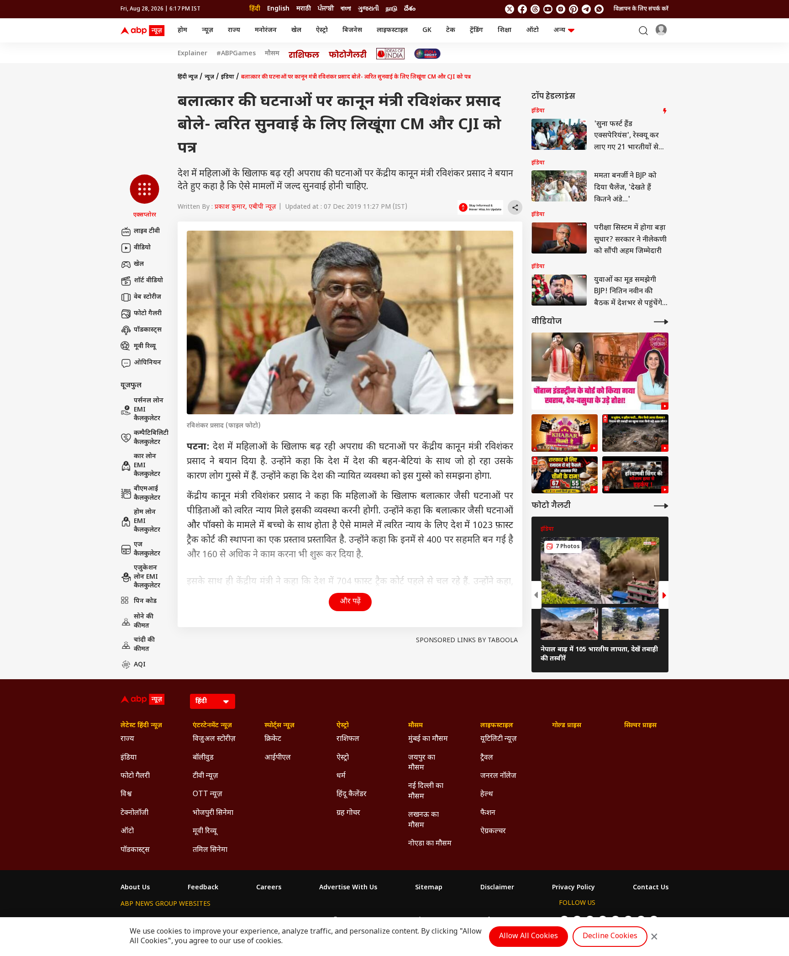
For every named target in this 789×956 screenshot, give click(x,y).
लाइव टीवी (147, 231)
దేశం (410, 9)
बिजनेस (352, 30)
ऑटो (532, 30)
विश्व (126, 794)
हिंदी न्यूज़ (188, 77)
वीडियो (142, 247)
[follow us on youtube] (547, 9)
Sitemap (428, 888)
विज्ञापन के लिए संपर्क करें (641, 9)
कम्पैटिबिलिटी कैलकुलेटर (151, 438)
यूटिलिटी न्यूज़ (498, 739)
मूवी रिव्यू (145, 346)
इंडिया (227, 77)
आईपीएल (277, 758)
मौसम (272, 54)
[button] (144, 196)
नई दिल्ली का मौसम (425, 791)
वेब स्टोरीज (147, 297)
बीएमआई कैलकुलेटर (147, 493)
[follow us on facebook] (522, 9)
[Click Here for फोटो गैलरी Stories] (348, 53)
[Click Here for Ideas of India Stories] (390, 53)
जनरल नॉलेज (498, 776)
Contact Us (650, 888)
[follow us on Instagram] (560, 9)
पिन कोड (145, 601)
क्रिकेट (272, 739)
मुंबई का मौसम (428, 739)
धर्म (341, 776)
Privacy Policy (573, 888)
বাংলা (346, 9)
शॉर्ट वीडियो (148, 280)
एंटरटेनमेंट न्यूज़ (212, 726)
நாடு (391, 9)
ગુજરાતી (368, 9)
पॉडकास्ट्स (148, 330)
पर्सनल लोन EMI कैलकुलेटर (148, 409)
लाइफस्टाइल (392, 30)
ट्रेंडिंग (476, 30)
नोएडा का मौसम (430, 844)
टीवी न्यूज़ (205, 776)
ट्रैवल (486, 758)
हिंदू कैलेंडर (352, 794)
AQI (140, 664)
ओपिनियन (147, 363)
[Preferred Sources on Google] (480, 207)
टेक (450, 30)
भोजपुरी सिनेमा (213, 813)
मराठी (303, 9)
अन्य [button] (559, 30)
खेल (296, 30)
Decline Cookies (610, 936)
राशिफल (348, 739)
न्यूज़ (207, 30)
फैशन (487, 813)
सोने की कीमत (143, 621)
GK (426, 30)
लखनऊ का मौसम (423, 820)
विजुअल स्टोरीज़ (214, 739)
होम (182, 30)
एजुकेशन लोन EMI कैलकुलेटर (147, 577)
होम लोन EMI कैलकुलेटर (147, 521)
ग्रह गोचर (348, 813)
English (278, 9)
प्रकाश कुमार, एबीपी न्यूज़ (245, 207)
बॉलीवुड (203, 758)
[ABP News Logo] (144, 30)
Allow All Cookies (528, 936)
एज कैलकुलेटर (147, 549)
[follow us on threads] (535, 9)
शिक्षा (504, 30)
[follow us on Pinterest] (573, 9)
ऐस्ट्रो (322, 30)
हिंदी (254, 9)
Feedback (203, 888)
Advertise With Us (348, 888)
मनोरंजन (266, 30)
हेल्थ (486, 794)
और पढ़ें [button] (350, 602)
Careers (268, 888)
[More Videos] (661, 321)
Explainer (192, 54)
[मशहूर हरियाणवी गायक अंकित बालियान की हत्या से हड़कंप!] (635, 475)
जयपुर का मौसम (421, 763)
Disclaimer (497, 888)
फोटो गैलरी (148, 313)
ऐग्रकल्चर (493, 831)
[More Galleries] (661, 505)
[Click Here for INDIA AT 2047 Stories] (427, 53)
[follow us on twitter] (509, 9)
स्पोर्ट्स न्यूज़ (279, 726)
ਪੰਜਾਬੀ (326, 9)
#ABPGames (236, 54)
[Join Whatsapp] (599, 9)
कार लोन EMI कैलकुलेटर (147, 465)
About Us (135, 888)
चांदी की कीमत (144, 645)
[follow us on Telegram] (586, 9)
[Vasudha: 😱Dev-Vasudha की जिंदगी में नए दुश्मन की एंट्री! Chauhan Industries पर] (599, 371)
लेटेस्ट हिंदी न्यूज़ (141, 726)
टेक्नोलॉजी (134, 813)
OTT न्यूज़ (207, 794)
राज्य (234, 30)
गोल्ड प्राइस (566, 726)
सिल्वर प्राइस (640, 726)
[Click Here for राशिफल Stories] (304, 54)
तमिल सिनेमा (210, 850)
